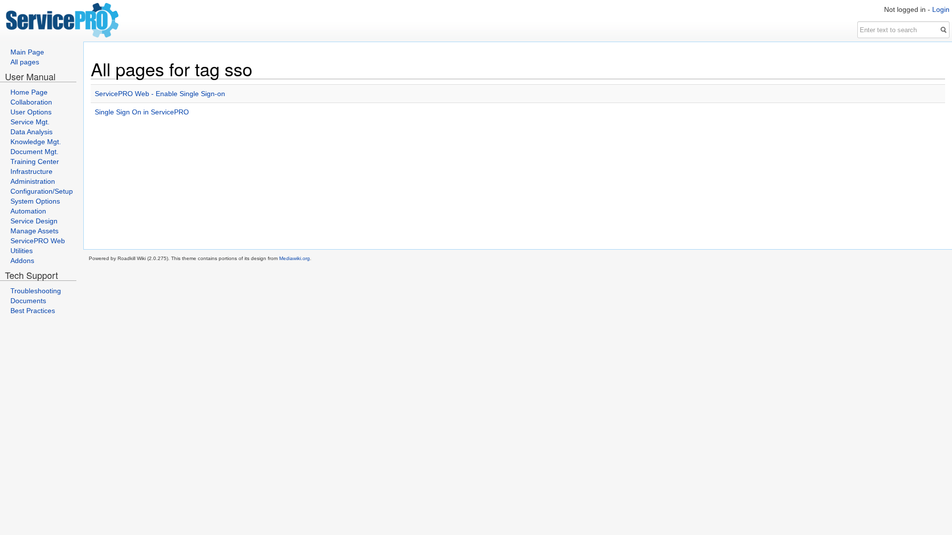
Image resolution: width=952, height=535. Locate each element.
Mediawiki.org (294, 258)
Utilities (21, 251)
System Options (35, 201)
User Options (31, 112)
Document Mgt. (34, 152)
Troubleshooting (35, 291)
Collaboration (31, 102)
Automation (28, 211)
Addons (22, 261)
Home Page (29, 92)
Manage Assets (34, 231)
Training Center (34, 161)
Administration (32, 181)
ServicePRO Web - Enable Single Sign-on (160, 94)
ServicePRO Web (37, 241)
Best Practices (32, 311)
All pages (24, 62)
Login (941, 9)
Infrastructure (31, 171)
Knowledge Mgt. (35, 142)
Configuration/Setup (41, 191)
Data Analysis (31, 132)
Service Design (34, 221)
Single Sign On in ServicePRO (142, 112)
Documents (28, 301)
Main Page (27, 52)
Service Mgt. (30, 122)
